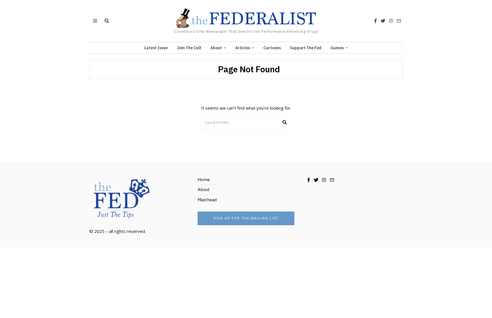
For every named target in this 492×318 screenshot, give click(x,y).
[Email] (399, 20)
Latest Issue (156, 47)
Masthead (207, 199)
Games (337, 47)
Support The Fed (305, 47)
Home (204, 179)
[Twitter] (383, 20)
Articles (242, 47)
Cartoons (272, 47)
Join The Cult (189, 47)
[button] (285, 122)
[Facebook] (375, 20)
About (216, 47)
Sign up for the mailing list (245, 218)
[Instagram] (391, 20)
